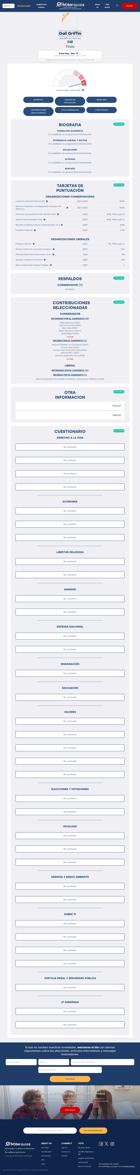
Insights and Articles (86, 1158)
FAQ (42, 1160)
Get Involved (83, 1162)
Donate (64, 1156)
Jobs (43, 1164)
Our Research (46, 1152)
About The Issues (84, 1166)
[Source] (116, 405)
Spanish (7, 6)
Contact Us (65, 1152)
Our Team (45, 1148)
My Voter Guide (84, 1148)
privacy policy (129, 1166)
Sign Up (64, 1148)
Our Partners (46, 1156)
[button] (70, 6)
